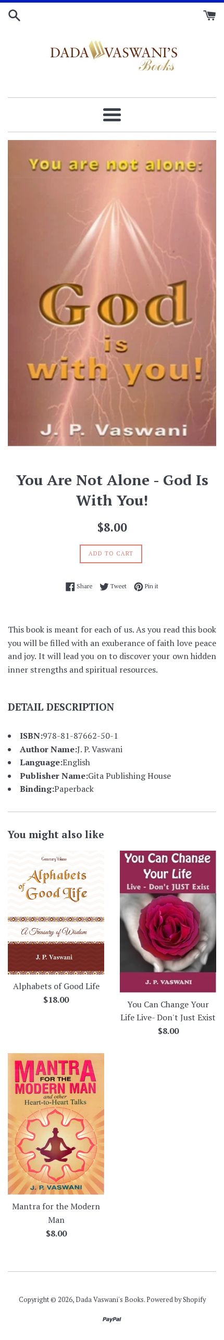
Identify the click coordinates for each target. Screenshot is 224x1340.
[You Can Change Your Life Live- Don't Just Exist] (168, 921)
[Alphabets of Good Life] (56, 913)
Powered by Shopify (176, 1299)
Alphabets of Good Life (56, 986)
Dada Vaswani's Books (110, 1299)
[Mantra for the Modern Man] (56, 1124)
